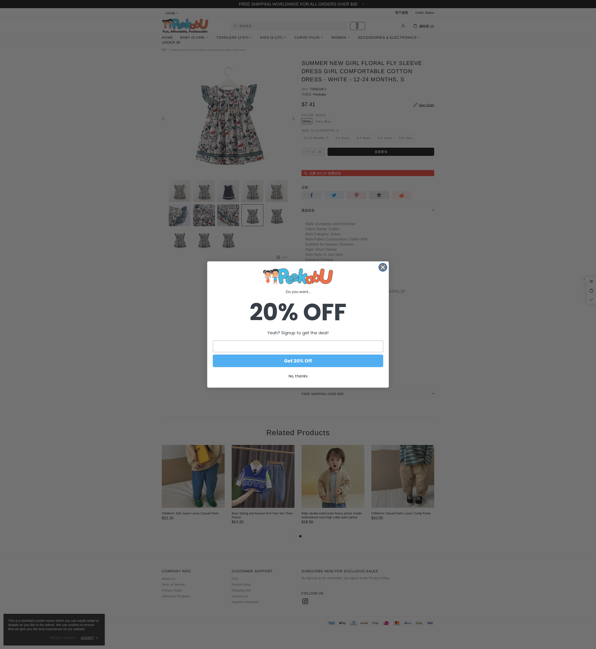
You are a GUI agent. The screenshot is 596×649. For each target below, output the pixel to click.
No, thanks (298, 376)
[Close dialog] (383, 267)
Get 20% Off (298, 361)
